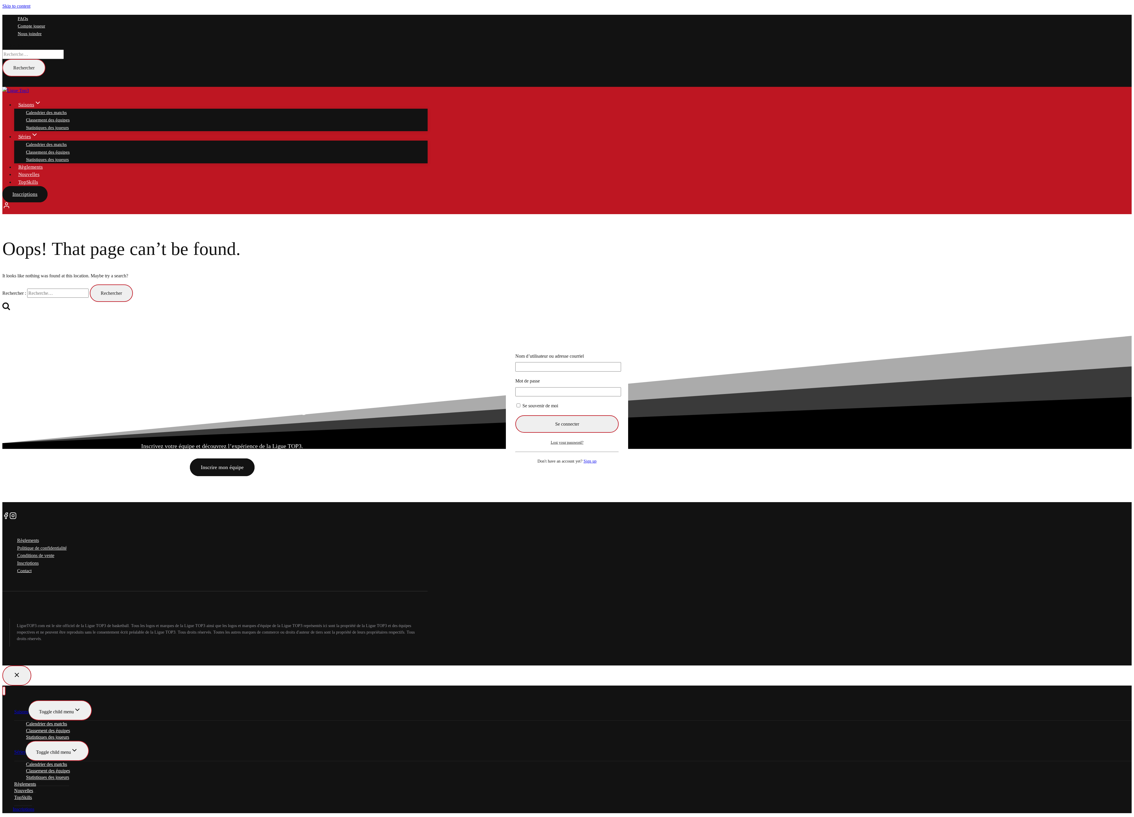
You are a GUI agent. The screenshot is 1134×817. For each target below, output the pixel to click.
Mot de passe (527, 380)
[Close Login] (16, 675)
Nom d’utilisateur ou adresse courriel (549, 356)
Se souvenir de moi (539, 405)
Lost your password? (567, 442)
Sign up (590, 461)
